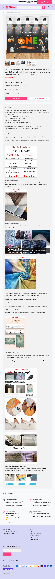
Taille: (13, 82)
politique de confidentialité (35, 533)
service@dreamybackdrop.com (44, 2)
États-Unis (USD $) (14, 560)
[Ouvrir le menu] (3, 7)
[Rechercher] (43, 7)
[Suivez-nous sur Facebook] (4, 566)
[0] (51, 7)
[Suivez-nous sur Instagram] (6, 566)
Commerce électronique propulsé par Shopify (11, 574)
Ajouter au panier (16, 98)
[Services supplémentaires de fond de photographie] (21, 472)
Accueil (4, 12)
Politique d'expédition (34, 537)
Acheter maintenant (39, 98)
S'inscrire (7, 554)
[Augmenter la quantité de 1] (18, 93)
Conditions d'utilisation (34, 535)
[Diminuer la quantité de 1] (11, 93)
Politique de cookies (34, 539)
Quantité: (7, 93)
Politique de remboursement (36, 531)
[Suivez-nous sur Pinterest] (9, 566)
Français (5, 560)
